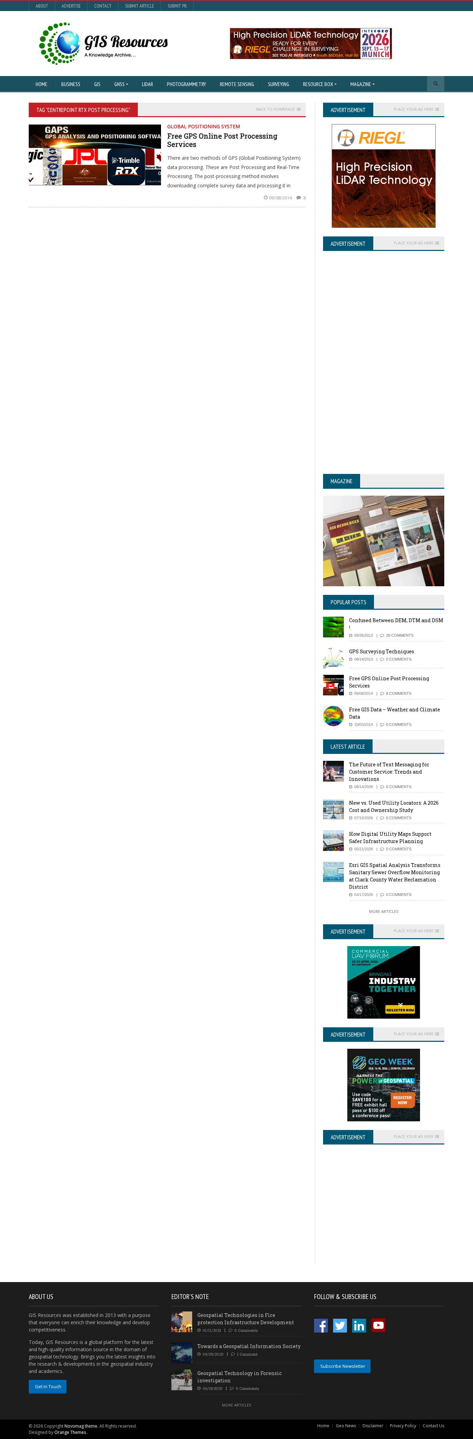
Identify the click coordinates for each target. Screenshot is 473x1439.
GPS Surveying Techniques (381, 651)
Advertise (71, 6)
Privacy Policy (403, 1426)
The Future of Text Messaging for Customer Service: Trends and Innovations (389, 771)
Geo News (346, 1426)
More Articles (383, 911)
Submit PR (177, 6)
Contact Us (433, 1426)
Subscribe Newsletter (342, 1366)
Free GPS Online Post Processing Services (222, 140)
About (42, 6)
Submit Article (139, 6)
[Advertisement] (381, 1214)
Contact (102, 6)
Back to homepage (275, 109)
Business (70, 84)
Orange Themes (70, 1432)
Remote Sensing (237, 84)
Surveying (278, 84)
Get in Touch (48, 1386)
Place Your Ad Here (414, 109)
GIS (97, 84)
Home (41, 84)
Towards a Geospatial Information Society (249, 1346)
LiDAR (147, 84)
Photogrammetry (186, 84)
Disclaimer (373, 1426)
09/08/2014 (281, 198)
